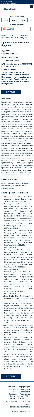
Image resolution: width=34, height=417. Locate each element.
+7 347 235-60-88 (22, 401)
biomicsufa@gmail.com (20, 407)
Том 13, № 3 (23, 36)
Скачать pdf (11, 92)
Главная (4, 36)
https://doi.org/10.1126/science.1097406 (18, 354)
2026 (5, 20)
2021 (13, 36)
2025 (14, 20)
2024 (23, 20)
